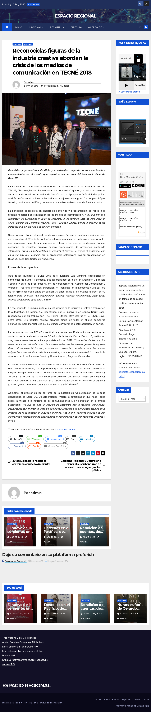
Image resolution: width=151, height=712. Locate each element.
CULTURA (76, 27)
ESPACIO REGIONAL (75, 16)
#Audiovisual (51, 85)
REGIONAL (56, 27)
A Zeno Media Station (129, 91)
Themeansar (56, 703)
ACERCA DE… (96, 27)
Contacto (137, 699)
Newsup (42, 703)
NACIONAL (35, 27)
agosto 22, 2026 (19, 614)
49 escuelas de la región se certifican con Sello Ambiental (31, 462)
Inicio (18, 27)
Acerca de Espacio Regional (117, 699)
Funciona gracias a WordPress (16, 703)
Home (98, 699)
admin (31, 82)
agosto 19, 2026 (56, 614)
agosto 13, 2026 (129, 614)
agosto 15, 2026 (92, 614)
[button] (140, 27)
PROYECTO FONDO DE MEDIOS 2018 (132, 706)
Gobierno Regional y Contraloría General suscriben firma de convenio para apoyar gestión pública (81, 465)
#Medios (64, 85)
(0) (37, 561)
